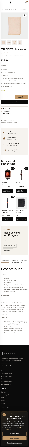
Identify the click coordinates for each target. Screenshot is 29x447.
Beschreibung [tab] (5, 260)
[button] (25, 15)
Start (2, 9)
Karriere (3, 400)
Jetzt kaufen (14, 102)
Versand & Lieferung (6, 376)
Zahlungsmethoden (6, 381)
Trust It (6, 9)
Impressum (4, 411)
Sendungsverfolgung (7, 373)
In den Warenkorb (21, 97)
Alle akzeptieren (14, 438)
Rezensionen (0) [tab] (24, 261)
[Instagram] (2, 365)
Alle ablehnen (14, 433)
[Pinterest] (6, 365)
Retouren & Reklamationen (8, 379)
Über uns (3, 392)
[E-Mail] (10, 365)
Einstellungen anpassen (14, 443)
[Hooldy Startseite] (14, 2)
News (2, 397)
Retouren (7, 250)
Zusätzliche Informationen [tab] (15, 261)
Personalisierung (5, 384)
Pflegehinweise (8, 241)
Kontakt (3, 403)
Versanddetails (8, 245)
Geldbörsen (11, 9)
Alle (7, 122)
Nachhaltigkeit (5, 395)
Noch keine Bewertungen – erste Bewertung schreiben (13, 55)
